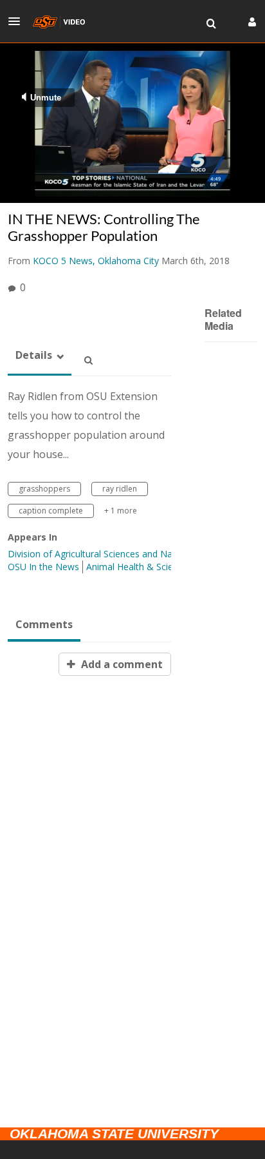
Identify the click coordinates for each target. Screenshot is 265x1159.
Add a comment (120, 664)
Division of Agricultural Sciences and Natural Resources (122, 554)
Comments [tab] (44, 624)
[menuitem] (210, 23)
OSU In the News (43, 566)
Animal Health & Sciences (139, 566)
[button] (18, 21)
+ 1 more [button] (120, 510)
